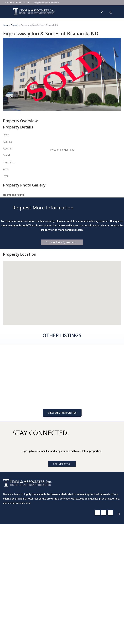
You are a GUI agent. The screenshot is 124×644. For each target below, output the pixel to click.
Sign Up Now (60, 463)
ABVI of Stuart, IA (62, 398)
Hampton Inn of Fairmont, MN (62, 353)
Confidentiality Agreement (60, 242)
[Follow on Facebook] (97, 512)
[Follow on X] (103, 512)
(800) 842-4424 (22, 2)
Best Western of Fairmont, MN (62, 362)
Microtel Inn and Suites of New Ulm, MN (62, 389)
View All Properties (62, 412)
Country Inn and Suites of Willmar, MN (62, 371)
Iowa (62, 404)
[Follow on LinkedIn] (110, 512)
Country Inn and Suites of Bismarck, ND (62, 343)
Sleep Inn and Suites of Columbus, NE (62, 380)
